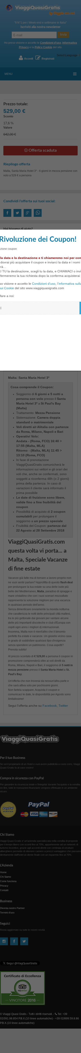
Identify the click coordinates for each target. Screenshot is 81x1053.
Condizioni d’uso (43, 283)
